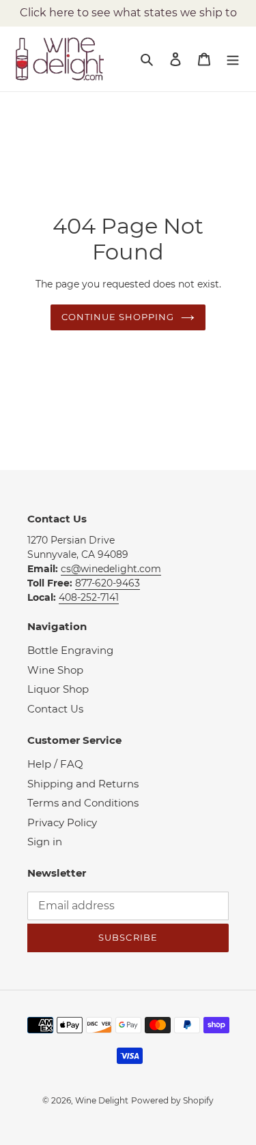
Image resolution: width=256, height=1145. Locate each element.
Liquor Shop (58, 689)
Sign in (44, 841)
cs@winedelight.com (111, 569)
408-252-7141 (89, 597)
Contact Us (55, 708)
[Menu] (232, 59)
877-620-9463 (107, 583)
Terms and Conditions (83, 802)
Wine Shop (55, 669)
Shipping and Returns (83, 783)
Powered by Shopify (172, 1100)
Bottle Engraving (70, 650)
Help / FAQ (55, 763)
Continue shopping (118, 316)
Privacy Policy (62, 822)
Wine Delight (101, 1100)
